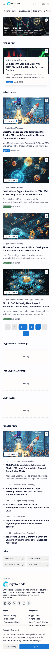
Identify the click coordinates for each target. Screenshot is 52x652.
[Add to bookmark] (46, 51)
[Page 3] (31, 327)
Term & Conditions (12, 622)
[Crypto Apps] (24, 11)
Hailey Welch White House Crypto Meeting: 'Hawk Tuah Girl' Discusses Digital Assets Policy (24, 491)
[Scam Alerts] (20, 517)
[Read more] (41, 82)
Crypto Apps (34, 618)
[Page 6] (26, 333)
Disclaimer (9, 618)
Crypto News (34, 615)
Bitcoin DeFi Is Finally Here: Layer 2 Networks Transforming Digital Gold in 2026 (26, 305)
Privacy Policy (10, 615)
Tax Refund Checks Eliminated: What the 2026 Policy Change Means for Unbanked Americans (26, 539)
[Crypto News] (10, 11)
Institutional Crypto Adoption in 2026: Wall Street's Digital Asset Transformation (25, 193)
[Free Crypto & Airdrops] (34, 299)
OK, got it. (34, 646)
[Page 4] (38, 327)
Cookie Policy (10, 646)
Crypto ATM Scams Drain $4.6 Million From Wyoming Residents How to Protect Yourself (27, 523)
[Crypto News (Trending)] (17, 60)
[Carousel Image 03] (46, 20)
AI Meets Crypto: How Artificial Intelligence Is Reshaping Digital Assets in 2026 (25, 249)
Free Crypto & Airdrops (39, 622)
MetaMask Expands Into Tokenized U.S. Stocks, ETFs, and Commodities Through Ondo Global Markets (24, 135)
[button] (4, 4)
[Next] (23, 327)
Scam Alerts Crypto (37, 625)
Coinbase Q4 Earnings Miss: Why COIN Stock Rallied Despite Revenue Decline (25, 67)
